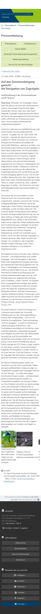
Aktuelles (5, 17)
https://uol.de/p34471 (25, 500)
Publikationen (30, 43)
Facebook (20, 598)
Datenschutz (21, 543)
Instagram (20, 575)
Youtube (20, 592)
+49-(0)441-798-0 (13, 523)
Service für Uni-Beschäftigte (20, 64)
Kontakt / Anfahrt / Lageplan (16, 528)
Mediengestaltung (20, 59)
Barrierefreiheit (20, 548)
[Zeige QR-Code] (38, 499)
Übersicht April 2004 (10, 71)
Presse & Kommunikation (13, 497)
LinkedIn (20, 581)
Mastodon (21, 586)
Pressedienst (10, 43)
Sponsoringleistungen (20, 554)
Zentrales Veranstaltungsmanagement (20, 54)
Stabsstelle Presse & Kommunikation (16, 14)
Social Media (20, 49)
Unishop (20, 604)
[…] (2, 25)
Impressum (20, 560)
